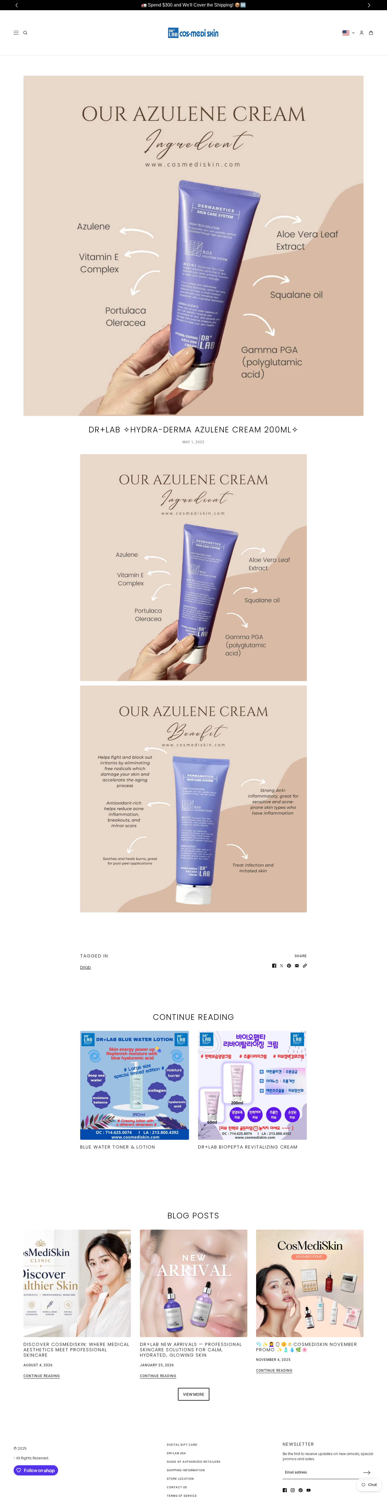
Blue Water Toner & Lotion (117, 1147)
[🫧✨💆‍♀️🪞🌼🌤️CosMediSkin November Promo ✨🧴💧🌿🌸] (309, 1283)
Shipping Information (186, 1470)
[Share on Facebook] (274, 966)
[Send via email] (297, 966)
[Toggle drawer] (16, 33)
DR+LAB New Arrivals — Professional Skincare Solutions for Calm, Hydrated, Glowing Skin (191, 1349)
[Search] (25, 32)
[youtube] (308, 1490)
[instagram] (293, 1490)
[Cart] (371, 32)
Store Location (180, 1478)
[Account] (361, 32)
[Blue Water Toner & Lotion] (134, 1085)
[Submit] (367, 1472)
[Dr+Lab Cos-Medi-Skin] (193, 32)
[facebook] (285, 1490)
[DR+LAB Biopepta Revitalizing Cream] (252, 1085)
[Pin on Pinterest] (289, 966)
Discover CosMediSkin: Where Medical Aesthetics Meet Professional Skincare (76, 1349)
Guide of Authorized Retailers (193, 1461)
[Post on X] (281, 965)
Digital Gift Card (182, 1444)
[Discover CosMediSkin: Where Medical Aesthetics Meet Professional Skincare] (77, 1283)
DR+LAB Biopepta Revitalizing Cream (248, 1147)
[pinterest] (300, 1490)
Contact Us (177, 1487)
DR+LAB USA (176, 1453)
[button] (305, 966)
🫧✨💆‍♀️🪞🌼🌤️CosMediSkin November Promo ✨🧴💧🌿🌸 (306, 1347)
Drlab (85, 967)
